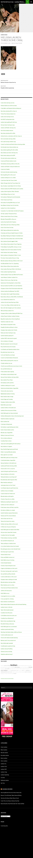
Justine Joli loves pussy (6, 590)
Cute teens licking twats (6, 424)
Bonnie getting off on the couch (8, 174)
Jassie (16, 671)
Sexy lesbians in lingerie (6, 446)
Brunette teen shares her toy (7, 352)
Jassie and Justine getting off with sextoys (10, 443)
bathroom (18, 668)
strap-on (2, 665)
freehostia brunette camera (5, 678)
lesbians (28, 670)
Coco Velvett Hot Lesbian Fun (8, 299)
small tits (19, 665)
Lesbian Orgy (4, 772)
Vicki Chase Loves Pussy (6, 199)
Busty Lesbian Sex (5, 421)
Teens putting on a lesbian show (8, 543)
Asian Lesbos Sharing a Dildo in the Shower (11, 269)
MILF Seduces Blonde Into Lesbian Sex (10, 230)
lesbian (13, 665)
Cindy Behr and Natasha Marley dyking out (11, 108)
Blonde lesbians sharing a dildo (8, 582)
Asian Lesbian (4, 747)
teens (21, 667)
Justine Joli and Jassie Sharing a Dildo (10, 302)
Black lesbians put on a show (7, 585)
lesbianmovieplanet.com (26, 668)
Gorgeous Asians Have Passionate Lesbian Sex (11, 288)
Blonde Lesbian (4, 752)
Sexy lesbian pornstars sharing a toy (9, 152)
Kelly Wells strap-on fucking (7, 560)
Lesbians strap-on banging (7, 490)
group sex (2, 673)
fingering (22, 665)
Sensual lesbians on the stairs (8, 474)
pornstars (17, 667)
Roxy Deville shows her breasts (8, 346)
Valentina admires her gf (6, 654)
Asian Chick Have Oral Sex (7, 227)
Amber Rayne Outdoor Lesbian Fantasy (10, 316)
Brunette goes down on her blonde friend (10, 549)
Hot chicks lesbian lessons (7, 130)
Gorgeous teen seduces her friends (9, 330)
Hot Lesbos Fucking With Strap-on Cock (10, 202)
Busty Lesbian (4, 758)
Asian (23, 667)
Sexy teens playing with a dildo (8, 133)
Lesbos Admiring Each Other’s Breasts (10, 191)
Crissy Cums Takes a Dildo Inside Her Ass (10, 305)
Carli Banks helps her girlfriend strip (9, 488)
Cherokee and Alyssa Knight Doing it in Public (12, 233)
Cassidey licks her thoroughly (8, 535)
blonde (30, 667)
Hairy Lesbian (4, 761)
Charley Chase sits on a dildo (7, 499)
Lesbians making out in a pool (8, 385)
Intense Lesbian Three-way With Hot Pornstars (12, 274)
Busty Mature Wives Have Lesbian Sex (10, 266)
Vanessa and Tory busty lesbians (8, 515)
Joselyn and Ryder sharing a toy (8, 127)
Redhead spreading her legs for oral (9, 501)
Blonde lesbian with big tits (7, 496)
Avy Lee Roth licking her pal (7, 540)
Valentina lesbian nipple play (7, 418)
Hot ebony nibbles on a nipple (8, 510)
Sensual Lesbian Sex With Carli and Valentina (11, 285)
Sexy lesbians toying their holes (8, 324)
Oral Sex (3, 777)
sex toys (20, 670)
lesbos (6, 670)
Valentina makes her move (7, 321)
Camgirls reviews (7, 789)
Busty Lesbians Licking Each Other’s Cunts (11, 255)
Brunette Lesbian (5, 755)
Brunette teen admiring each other (9, 479)
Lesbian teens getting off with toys (9, 122)
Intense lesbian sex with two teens (9, 105)
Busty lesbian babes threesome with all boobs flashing (13, 604)
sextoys (29, 672)
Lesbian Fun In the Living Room (8, 208)
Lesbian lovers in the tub (6, 607)
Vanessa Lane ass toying (6, 651)
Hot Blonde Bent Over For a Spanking (9, 263)
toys (4, 668)
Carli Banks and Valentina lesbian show (10, 349)
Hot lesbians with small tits (7, 382)
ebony (26, 665)
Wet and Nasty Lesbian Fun (7, 310)
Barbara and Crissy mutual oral (8, 640)
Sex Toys (3, 783)
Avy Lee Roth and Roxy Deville (8, 574)
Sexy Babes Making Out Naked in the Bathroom (12, 235)
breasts (6, 667)
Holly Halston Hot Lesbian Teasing (9, 252)
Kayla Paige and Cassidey (7, 399)
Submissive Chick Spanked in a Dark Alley (10, 283)
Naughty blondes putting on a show (9, 327)
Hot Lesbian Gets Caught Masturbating (10, 294)
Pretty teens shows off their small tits (9, 507)
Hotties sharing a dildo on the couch (9, 524)
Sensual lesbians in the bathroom (8, 463)
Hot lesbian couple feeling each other (9, 427)
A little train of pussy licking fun (8, 526)
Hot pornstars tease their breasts (8, 532)
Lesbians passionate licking (7, 629)
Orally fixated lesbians (6, 562)
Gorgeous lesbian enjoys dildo (8, 402)
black (21, 668)
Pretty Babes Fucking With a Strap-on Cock (11, 247)
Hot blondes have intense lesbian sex (9, 147)
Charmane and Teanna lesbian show (9, 587)
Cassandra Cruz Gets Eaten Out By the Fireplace (12, 210)
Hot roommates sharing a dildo (8, 138)
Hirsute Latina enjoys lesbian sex (8, 158)
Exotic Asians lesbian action (7, 429)
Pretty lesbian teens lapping (7, 371)
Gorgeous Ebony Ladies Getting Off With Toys (11, 313)
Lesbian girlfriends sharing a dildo (9, 465)
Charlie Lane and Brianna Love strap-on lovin (11, 366)
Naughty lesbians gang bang (7, 87)
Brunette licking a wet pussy (7, 623)
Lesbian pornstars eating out (7, 504)
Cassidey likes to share (6, 441)
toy (25, 670)
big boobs (26, 667)
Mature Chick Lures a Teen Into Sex (9, 280)
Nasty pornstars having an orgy (8, 332)
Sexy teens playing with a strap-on (9, 111)
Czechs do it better (5, 169)
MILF (23, 670)
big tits (26, 672)
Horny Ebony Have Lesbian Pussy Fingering (11, 244)
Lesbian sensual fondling (6, 648)
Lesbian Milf (4, 769)
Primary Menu (31, 2)
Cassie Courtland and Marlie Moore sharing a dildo (13, 144)
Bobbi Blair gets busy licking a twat (9, 457)
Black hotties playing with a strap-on (9, 360)
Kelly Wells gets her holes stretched (9, 413)
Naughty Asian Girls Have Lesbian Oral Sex (11, 249)
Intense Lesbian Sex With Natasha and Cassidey (12, 188)
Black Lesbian (4, 749)
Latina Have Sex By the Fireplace (8, 222)
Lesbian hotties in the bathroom (8, 407)
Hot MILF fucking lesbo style (7, 119)
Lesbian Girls (4, 34)
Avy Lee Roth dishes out (6, 368)
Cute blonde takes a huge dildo (8, 460)
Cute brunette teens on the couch (9, 576)
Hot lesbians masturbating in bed (8, 374)
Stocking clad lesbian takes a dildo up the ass (11, 632)
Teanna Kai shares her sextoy (7, 521)
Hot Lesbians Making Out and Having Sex (10, 197)
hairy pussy (29, 665)
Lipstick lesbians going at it (7, 335)
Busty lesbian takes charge (7, 396)
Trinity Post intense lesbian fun (8, 113)
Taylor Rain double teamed (7, 610)
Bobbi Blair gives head (6, 404)
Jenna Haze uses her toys (7, 518)
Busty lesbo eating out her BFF (8, 155)
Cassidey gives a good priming (8, 646)
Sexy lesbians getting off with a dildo (9, 150)
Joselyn (13, 671)
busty (15, 673)
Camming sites (4, 825)
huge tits (9, 667)
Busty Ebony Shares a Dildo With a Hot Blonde (12, 296)
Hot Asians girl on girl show (7, 551)
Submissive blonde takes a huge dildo (9, 388)
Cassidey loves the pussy (6, 612)
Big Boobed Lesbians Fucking (8, 393)
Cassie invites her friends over (8, 493)
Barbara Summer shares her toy (8, 81)
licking (2, 668)
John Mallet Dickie (17, 43)
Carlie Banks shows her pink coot (8, 615)
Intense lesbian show (6, 554)
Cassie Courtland (8, 673)
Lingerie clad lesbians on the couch (9, 568)
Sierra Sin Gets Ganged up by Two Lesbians (11, 307)
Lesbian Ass (3, 763)
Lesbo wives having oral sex (7, 116)
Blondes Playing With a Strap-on (8, 219)
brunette (7, 668)
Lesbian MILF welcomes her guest (9, 338)
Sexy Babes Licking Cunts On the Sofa (9, 205)
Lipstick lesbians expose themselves (9, 513)
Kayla (31, 670)
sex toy (9, 670)
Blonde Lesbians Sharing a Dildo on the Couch (12, 260)
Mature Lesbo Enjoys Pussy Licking (9, 216)
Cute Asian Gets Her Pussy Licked (9, 180)
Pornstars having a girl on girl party (9, 571)
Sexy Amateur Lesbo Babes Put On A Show (11, 186)
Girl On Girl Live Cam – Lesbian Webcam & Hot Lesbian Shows (13, 2)
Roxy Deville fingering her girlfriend (9, 449)
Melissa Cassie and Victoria (7, 435)
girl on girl (2, 667)
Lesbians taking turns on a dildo (8, 177)
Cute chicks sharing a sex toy (7, 102)
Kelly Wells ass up (5, 593)
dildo (2, 670)
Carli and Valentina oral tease (8, 355)
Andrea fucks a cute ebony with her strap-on (11, 136)
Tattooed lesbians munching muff (8, 477)
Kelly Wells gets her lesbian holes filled (10, 529)
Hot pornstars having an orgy (8, 125)
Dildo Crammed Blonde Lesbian (8, 452)
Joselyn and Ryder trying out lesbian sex (10, 166)
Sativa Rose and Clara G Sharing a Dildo (10, 224)
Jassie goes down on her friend (8, 485)
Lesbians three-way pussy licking (8, 410)
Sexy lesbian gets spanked (7, 643)
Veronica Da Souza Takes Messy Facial (10, 798)
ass (18, 671)
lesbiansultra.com (14, 670)
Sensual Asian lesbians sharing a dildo (10, 377)
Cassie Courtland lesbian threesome (9, 357)
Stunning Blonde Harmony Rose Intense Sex (11, 792)
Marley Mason (21, 671)
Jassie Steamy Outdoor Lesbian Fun (9, 277)
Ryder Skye (14, 668)
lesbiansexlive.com (5, 672)
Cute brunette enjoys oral (7, 635)
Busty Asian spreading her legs (8, 621)
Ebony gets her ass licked (7, 454)
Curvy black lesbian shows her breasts (10, 546)
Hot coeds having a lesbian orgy (8, 141)
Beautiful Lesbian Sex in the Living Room (10, 319)
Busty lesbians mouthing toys (8, 601)
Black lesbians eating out (6, 482)
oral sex (13, 667)
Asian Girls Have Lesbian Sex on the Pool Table (12, 238)
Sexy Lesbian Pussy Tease (7, 380)
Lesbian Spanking (5, 774)
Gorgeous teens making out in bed (9, 579)
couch (12, 673)
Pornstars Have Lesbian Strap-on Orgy (10, 258)
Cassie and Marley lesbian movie (8, 161)
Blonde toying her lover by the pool (9, 344)
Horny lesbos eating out (6, 438)
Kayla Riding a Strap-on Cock (8, 194)
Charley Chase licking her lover (8, 565)
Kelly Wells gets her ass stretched (9, 626)
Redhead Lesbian (5, 780)
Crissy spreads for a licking (7, 598)
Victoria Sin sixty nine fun (7, 391)
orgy (10, 668)
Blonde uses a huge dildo (6, 432)
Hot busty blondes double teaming (9, 172)
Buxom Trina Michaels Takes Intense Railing (11, 795)
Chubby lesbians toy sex (6, 363)
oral (3, 74)
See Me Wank (11, 678)
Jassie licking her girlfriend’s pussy (9, 471)
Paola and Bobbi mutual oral (7, 557)
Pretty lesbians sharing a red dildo (9, 538)
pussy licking (7, 665)
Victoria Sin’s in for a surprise (8, 468)
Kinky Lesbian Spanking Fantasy (8, 271)
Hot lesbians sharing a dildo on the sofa (10, 163)
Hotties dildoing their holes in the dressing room (12, 416)
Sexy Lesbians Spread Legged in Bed (9, 241)
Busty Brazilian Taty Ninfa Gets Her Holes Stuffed (12, 803)
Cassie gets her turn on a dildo (8, 596)
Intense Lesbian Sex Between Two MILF (10, 291)
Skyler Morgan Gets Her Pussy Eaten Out (10, 183)
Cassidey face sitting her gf (7, 618)
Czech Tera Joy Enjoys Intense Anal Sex (10, 800)
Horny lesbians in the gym (7, 341)
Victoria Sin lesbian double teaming (9, 637)
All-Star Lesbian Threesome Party (9, 213)
